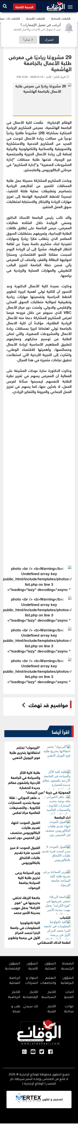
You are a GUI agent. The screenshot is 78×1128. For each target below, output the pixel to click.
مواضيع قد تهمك (48, 704)
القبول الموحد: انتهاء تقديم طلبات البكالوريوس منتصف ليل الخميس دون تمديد (24, 829)
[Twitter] (41, 1052)
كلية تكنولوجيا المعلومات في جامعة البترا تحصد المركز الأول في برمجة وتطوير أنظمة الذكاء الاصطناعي (39, 932)
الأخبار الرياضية (14, 995)
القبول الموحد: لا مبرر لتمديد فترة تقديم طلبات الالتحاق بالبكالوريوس (25, 854)
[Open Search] (5, 6)
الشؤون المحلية (50, 966)
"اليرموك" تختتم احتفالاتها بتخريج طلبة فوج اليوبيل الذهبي (25, 752)
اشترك (49, 39)
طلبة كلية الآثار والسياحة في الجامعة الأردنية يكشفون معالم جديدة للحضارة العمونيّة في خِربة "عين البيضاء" (39, 782)
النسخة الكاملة (24, 6)
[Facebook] (50, 1052)
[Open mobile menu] (71, 6)
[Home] (55, 5)
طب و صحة (15, 1009)
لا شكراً (28, 39)
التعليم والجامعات (48, 981)
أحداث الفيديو (69, 995)
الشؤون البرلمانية (67, 981)
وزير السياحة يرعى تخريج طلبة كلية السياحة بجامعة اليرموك (27, 879)
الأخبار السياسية (48, 995)
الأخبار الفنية (51, 1009)
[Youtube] (33, 1052)
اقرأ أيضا (60, 731)
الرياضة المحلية (14, 981)
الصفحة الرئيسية (67, 966)
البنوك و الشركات (31, 981)
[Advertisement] (39, 444)
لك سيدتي (30, 1007)
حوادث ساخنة (69, 1009)
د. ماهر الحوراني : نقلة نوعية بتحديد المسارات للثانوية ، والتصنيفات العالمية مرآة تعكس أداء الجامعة (39, 807)
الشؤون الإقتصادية (12, 966)
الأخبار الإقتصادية (30, 995)
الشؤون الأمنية (32, 966)
